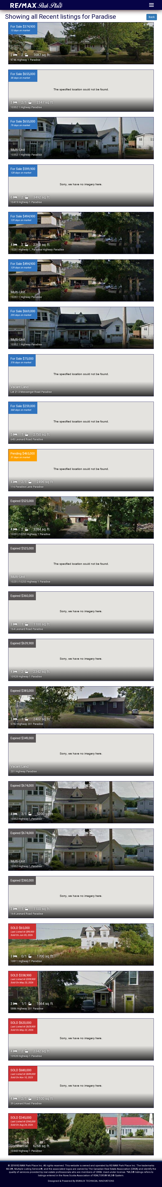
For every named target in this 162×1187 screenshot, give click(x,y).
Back (152, 17)
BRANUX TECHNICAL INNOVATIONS (95, 1181)
